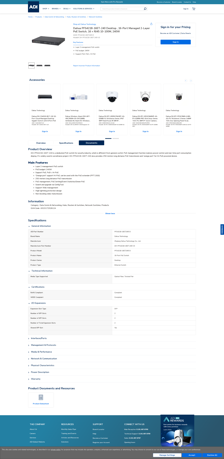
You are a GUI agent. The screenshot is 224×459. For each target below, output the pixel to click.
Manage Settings (167, 455)
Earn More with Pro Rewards (112, 2)
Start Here (186, 24)
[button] (222, 229)
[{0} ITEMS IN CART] (194, 9)
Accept (192, 455)
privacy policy (55, 449)
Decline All (212, 455)
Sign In (186, 17)
